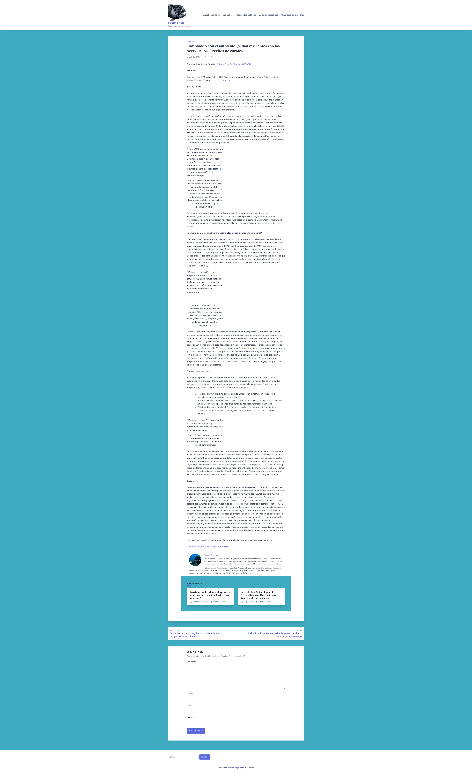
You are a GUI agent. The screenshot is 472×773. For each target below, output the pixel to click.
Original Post (223, 64)
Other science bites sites (292, 15)
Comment (191, 662)
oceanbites (176, 22)
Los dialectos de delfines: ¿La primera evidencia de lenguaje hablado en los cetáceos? (210, 595)
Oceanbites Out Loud (246, 15)
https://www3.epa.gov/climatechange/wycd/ (208, 546)
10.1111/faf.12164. (225, 80)
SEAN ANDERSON (242, 64)
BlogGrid (238, 768)
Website (190, 717)
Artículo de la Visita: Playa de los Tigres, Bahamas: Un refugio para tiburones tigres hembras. (259, 595)
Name (190, 693)
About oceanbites (211, 15)
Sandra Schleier (211, 57)
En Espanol (191, 41)
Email (190, 705)
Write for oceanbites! (268, 15)
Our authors (228, 15)
